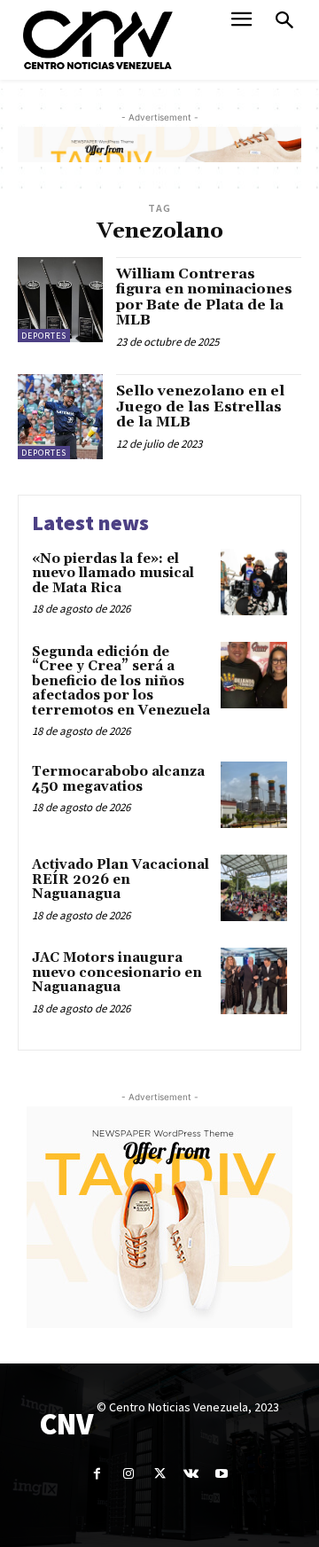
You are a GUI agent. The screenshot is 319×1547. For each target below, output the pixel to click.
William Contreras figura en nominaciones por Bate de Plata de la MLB (204, 297)
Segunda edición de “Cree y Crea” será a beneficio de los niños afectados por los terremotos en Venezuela (121, 681)
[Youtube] (222, 1474)
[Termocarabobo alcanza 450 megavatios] (254, 795)
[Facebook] (97, 1474)
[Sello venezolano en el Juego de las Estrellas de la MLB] (60, 416)
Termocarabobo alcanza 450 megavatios (118, 779)
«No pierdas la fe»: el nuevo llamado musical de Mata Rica (113, 574)
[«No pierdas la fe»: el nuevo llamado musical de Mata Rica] (254, 582)
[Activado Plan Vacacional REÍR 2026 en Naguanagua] (254, 888)
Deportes (43, 335)
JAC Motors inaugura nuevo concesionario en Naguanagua (117, 972)
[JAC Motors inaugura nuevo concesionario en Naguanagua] (254, 981)
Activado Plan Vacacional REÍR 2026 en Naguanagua (120, 879)
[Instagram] (128, 1474)
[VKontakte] (191, 1474)
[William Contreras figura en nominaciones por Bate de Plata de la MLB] (60, 299)
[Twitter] (159, 1474)
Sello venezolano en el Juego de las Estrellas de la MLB (200, 406)
